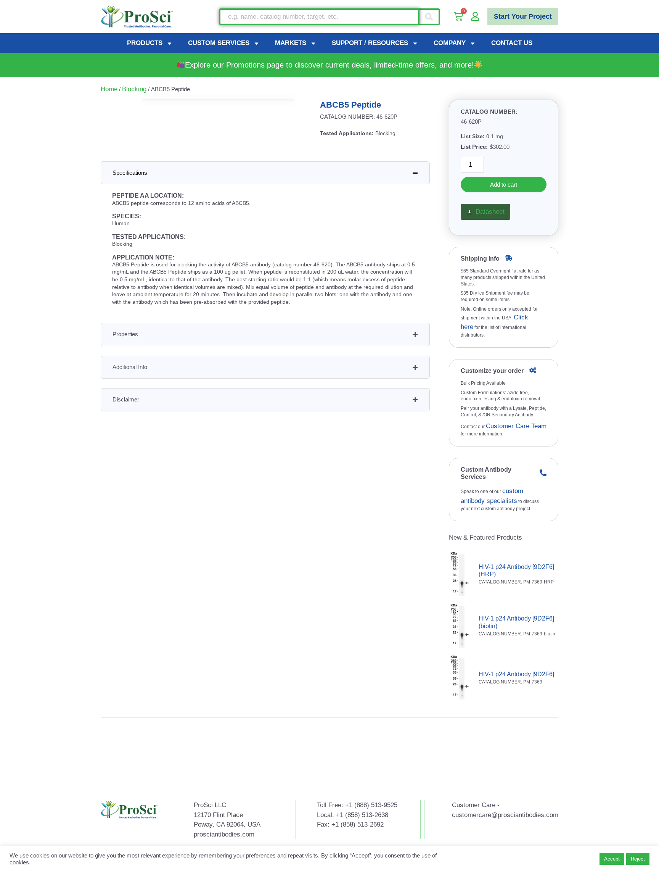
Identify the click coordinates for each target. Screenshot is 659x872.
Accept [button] (612, 859)
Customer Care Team (516, 426)
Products (144, 43)
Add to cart (503, 184)
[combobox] (319, 16)
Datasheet (490, 211)
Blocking (134, 89)
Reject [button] (638, 859)
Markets (290, 43)
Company (450, 43)
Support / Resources (370, 43)
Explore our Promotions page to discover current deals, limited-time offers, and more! (329, 65)
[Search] (430, 16)
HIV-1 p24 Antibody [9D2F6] (516, 674)
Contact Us (511, 43)
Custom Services (218, 43)
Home (109, 89)
